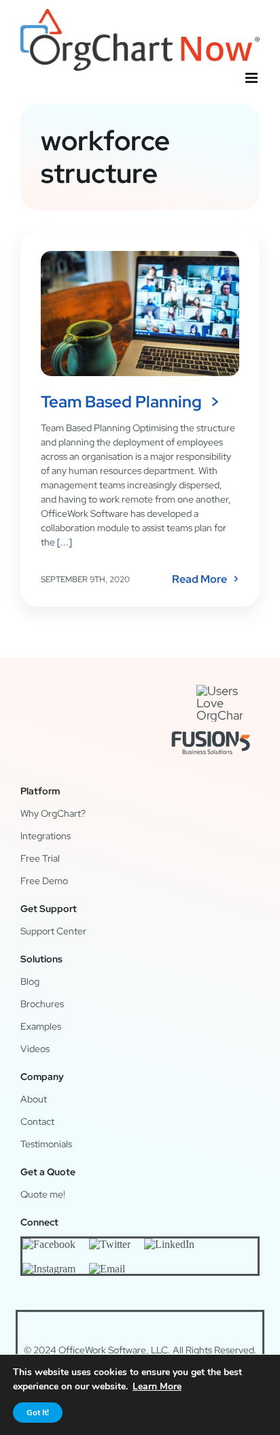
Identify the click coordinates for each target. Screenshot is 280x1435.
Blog (29, 981)
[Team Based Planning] (140, 313)
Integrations (45, 836)
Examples (40, 1026)
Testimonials (46, 1144)
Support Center (53, 931)
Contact (37, 1121)
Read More (199, 579)
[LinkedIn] (169, 1243)
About (33, 1099)
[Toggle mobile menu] (252, 78)
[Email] (107, 1268)
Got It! (38, 1412)
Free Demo (44, 881)
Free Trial (40, 858)
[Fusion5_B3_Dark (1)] (211, 727)
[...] (63, 542)
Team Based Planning (121, 401)
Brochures (42, 1004)
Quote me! (42, 1194)
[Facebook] (48, 1243)
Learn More (157, 1386)
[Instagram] (48, 1268)
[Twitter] (109, 1243)
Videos (35, 1049)
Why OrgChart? (53, 813)
